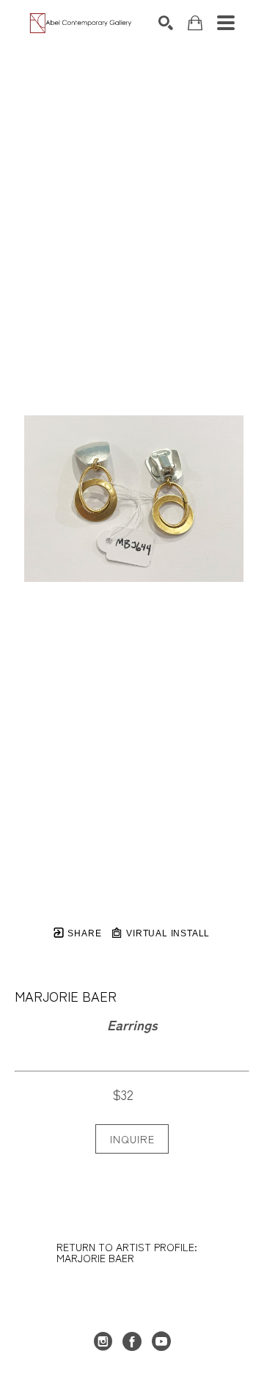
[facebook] (132, 1341)
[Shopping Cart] (195, 23)
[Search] (165, 22)
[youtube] (161, 1341)
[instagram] (102, 1341)
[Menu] (226, 22)
